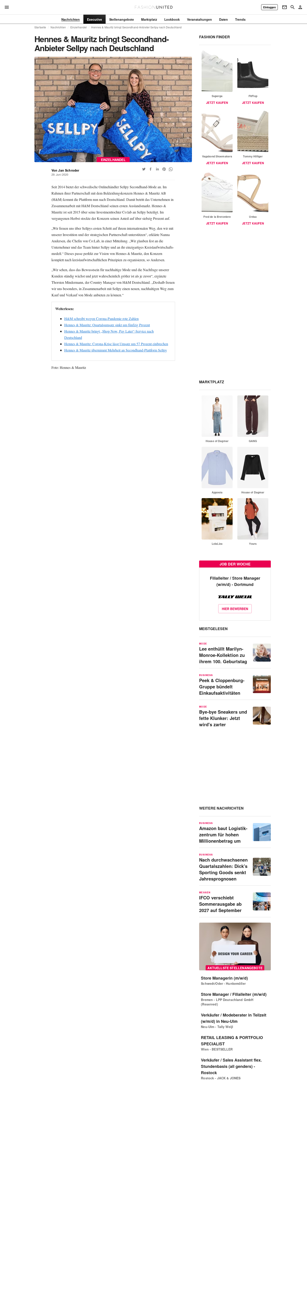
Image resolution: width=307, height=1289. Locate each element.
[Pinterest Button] (164, 169)
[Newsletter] (284, 7)
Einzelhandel (78, 27)
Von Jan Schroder (65, 170)
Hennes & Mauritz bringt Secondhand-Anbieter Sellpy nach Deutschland (136, 27)
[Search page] (293, 7)
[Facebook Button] (150, 169)
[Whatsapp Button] (170, 169)
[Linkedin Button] (157, 169)
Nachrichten (58, 27)
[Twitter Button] (143, 169)
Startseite (40, 27)
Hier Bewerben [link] (235, 608)
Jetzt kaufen (217, 102)
